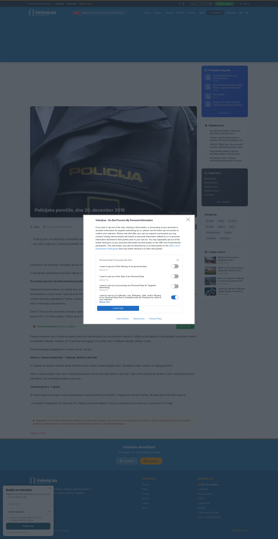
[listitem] (139, 259)
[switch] (175, 266)
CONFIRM (118, 308)
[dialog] (139, 269)
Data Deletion (122, 318)
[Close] (189, 220)
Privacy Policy (155, 318)
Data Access (139, 318)
